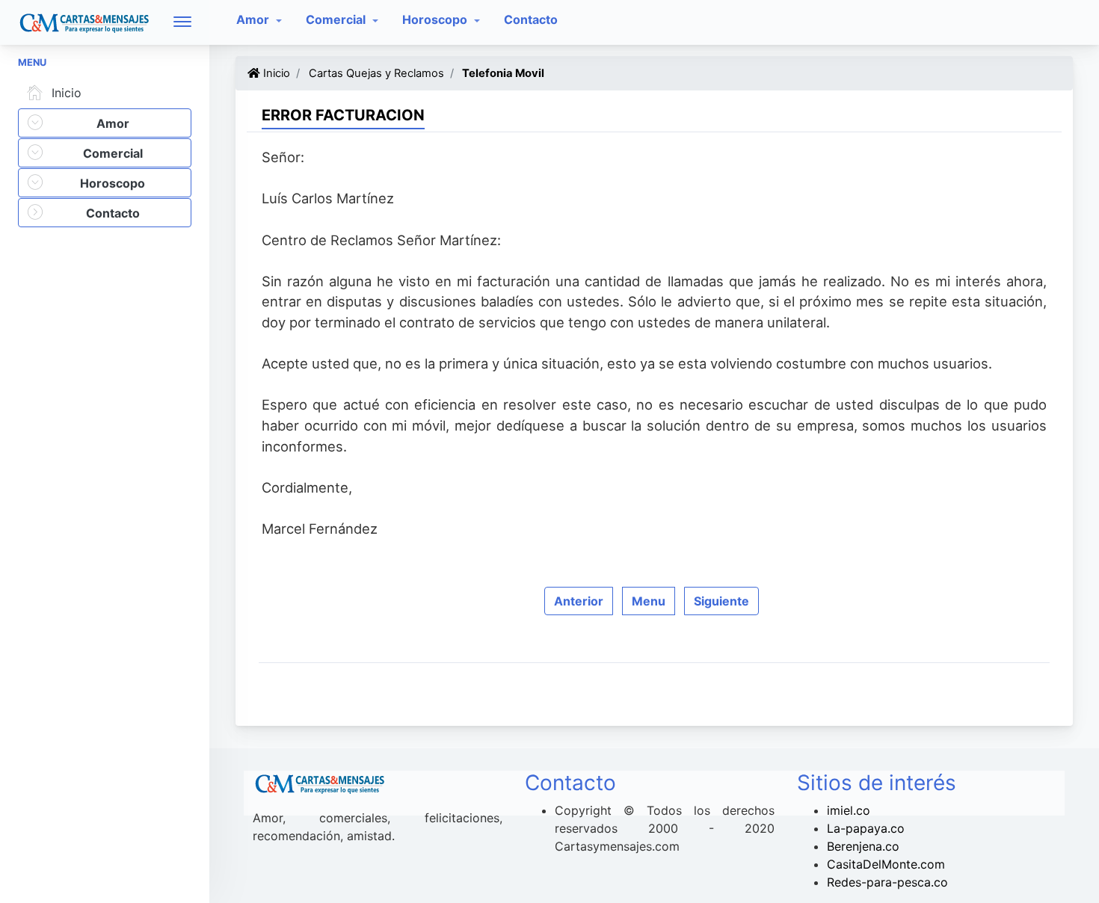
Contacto (531, 19)
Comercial (337, 19)
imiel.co (848, 810)
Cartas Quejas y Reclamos (375, 73)
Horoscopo (436, 19)
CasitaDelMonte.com (886, 864)
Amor (254, 19)
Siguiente (721, 601)
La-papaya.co (866, 828)
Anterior (578, 601)
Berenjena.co (863, 846)
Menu (648, 601)
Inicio (66, 92)
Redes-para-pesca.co (887, 882)
